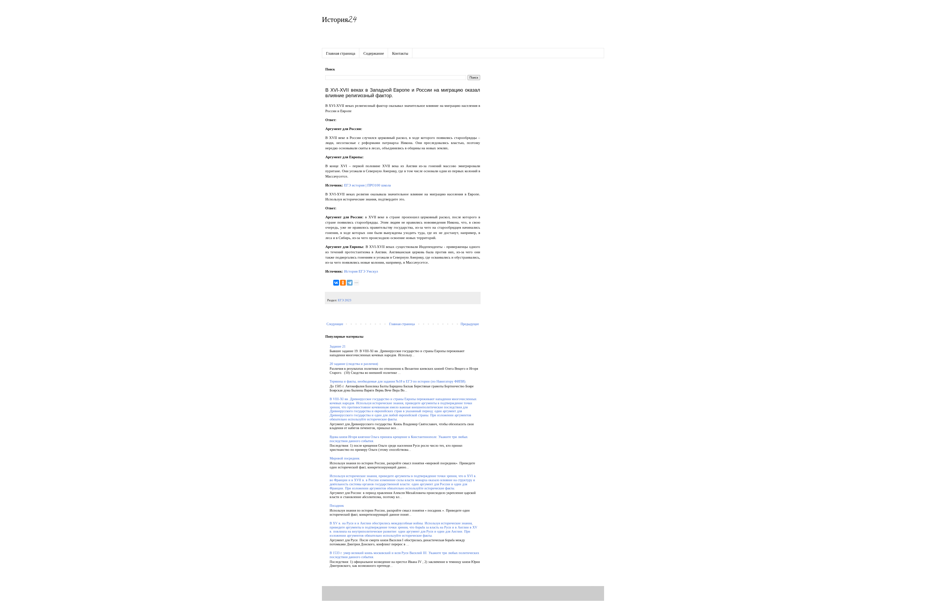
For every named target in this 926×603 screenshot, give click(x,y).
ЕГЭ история (355, 185)
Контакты (400, 53)
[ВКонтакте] (336, 283)
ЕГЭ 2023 (344, 300)
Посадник (337, 505)
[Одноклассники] (343, 283)
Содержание (373, 53)
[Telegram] (350, 283)
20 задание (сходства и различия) (354, 364)
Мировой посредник (345, 458)
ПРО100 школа (379, 185)
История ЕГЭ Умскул (361, 271)
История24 (339, 20)
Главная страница (340, 53)
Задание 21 (338, 346)
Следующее (335, 324)
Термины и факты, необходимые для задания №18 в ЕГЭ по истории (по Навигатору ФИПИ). (398, 381)
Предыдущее (470, 324)
